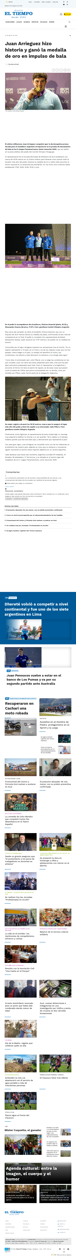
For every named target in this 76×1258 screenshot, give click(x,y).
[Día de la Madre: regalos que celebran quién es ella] (21, 1029)
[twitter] (67, 2)
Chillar (55, 2)
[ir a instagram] (64, 1252)
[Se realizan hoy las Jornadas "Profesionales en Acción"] (21, 881)
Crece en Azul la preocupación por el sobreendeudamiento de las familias (34, 515)
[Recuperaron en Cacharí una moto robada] (21, 727)
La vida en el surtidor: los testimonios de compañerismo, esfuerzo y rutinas (19, 936)
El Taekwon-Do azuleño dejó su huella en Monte (52, 1143)
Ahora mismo (10, 22)
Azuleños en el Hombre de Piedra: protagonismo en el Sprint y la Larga (54, 725)
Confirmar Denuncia (20, 499)
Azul (30, 2)
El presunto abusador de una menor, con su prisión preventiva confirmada (34, 510)
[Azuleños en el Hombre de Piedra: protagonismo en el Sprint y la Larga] (55, 707)
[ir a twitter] (64, 1249)
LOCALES (19, 22)
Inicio (7, 1221)
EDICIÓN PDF (43, 1230)
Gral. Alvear (46, 2)
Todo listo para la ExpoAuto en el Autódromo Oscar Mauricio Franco (53, 1153)
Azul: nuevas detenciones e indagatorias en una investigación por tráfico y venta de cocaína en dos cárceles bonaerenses (55, 1008)
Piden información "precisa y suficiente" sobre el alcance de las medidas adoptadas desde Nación (55, 1197)
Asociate (68, 14)
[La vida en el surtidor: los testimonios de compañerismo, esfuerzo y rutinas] (21, 917)
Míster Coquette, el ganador (23, 1130)
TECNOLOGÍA (26, 1230)
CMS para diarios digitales (64, 1255)
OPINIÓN (51, 22)
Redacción (63, 1221)
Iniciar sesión (9, 486)
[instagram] (67, 4)
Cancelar (9, 499)
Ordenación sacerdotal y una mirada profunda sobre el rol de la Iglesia (20, 1197)
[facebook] (63, 2)
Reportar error (64, 1229)
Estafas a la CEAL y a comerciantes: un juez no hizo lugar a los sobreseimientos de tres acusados (53, 1132)
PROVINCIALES (44, 1227)
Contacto (62, 1232)
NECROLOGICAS (9, 1233)
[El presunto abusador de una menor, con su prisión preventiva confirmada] (55, 767)
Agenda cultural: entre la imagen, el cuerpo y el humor (31, 1173)
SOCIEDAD (27, 22)
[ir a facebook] (59, 1249)
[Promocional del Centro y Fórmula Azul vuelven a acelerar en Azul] (21, 767)
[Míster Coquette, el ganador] (23, 1144)
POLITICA (25, 1227)
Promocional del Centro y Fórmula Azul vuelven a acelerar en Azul (31, 520)
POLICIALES (43, 22)
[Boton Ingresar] (61, 14)
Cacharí (36, 2)
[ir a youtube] (68, 1249)
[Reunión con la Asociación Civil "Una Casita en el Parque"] (21, 954)
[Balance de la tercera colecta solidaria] (55, 917)
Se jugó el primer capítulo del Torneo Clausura (24, 531)
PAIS (6, 1230)
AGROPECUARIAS (10, 1227)
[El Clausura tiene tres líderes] (55, 1063)
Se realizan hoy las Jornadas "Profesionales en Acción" (28, 525)
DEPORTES (35, 22)
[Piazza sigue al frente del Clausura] (21, 1101)
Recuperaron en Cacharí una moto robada (19, 708)
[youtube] (63, 4)
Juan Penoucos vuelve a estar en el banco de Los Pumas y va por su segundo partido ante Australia (34, 679)
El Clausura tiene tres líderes (54, 1078)
